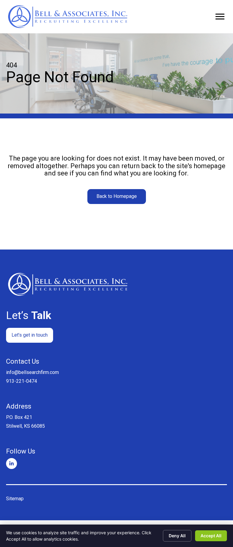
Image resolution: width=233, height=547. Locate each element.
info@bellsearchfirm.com (32, 372)
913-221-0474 (21, 381)
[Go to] (11, 463)
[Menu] (220, 17)
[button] (116, 196)
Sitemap (15, 498)
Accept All (211, 535)
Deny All (177, 535)
